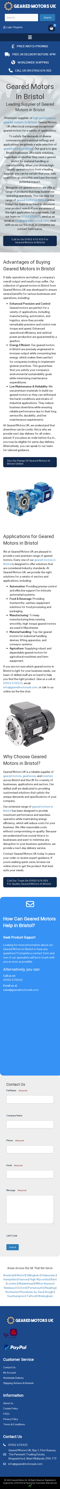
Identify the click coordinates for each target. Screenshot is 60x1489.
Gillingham (33, 1275)
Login (9, 27)
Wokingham (45, 1296)
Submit (12, 1247)
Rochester (11, 1292)
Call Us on (23, 70)
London (12, 1283)
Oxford (21, 1288)
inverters (47, 776)
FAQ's (6, 1413)
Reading (50, 1288)
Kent (54, 1279)
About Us (8, 1403)
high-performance (44, 118)
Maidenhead (26, 1283)
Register (18, 27)
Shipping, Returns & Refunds (18, 1383)
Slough (48, 1292)
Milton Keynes (44, 1283)
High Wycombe (39, 1279)
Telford (31, 1296)
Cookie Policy (10, 1408)
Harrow (23, 1279)
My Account (9, 1372)
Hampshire (10, 1279)
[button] (47, 17)
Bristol (21, 1275)
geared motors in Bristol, (21, 122)
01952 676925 (30, 216)
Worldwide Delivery (13, 1378)
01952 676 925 (41, 70)
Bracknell (9, 1275)
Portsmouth (35, 1288)
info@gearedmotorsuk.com (32, 220)
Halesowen (48, 1275)
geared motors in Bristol (18, 148)
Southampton (16, 1296)
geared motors (12, 776)
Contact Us (9, 1367)
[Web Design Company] (30, 1486)
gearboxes (29, 776)
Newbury (9, 1288)
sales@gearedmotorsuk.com (21, 990)
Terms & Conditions (14, 1424)
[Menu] (30, 37)
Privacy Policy (10, 1419)
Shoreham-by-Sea (31, 1292)
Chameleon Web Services (46, 1483)
